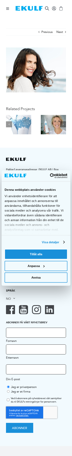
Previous (47, 32)
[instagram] (36, 309)
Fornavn (11, 340)
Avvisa (36, 277)
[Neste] (63, 124)
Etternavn (12, 357)
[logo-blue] (29, 7)
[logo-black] (16, 159)
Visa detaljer (50, 242)
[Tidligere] (9, 124)
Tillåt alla (36, 254)
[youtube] (23, 309)
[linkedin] (49, 309)
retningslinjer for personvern (41, 402)
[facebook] (10, 309)
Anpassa (34, 266)
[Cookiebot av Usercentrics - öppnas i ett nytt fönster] (50, 175)
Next (59, 32)
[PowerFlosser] (18, 124)
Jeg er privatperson (24, 387)
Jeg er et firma (20, 391)
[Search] (47, 8)
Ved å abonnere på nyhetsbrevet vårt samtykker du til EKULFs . (36, 400)
